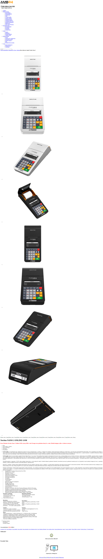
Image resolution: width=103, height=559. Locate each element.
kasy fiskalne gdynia (33, 529)
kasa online (20, 529)
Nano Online (74, 529)
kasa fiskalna (9, 529)
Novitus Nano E (90, 529)
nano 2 (64, 529)
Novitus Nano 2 (84, 529)
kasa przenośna (26, 529)
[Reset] (12, 49)
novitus (78, 529)
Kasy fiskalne (9, 50)
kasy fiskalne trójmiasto (42, 529)
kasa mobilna (14, 529)
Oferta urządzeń (3, 50)
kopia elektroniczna (58, 529)
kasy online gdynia (50, 529)
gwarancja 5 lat (3, 529)
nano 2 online (68, 529)
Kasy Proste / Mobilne (16, 50)
